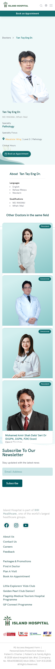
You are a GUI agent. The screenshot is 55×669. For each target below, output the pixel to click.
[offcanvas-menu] (50, 5)
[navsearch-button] (41, 5)
